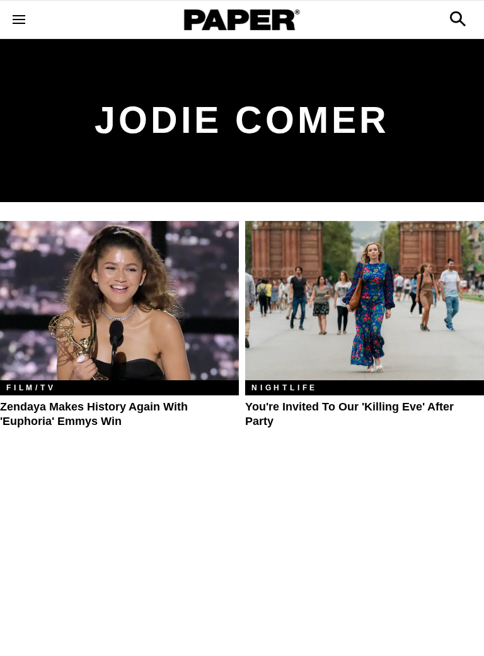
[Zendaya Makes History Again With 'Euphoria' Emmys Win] (119, 300)
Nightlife (284, 387)
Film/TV (31, 387)
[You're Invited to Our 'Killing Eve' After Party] (364, 300)
